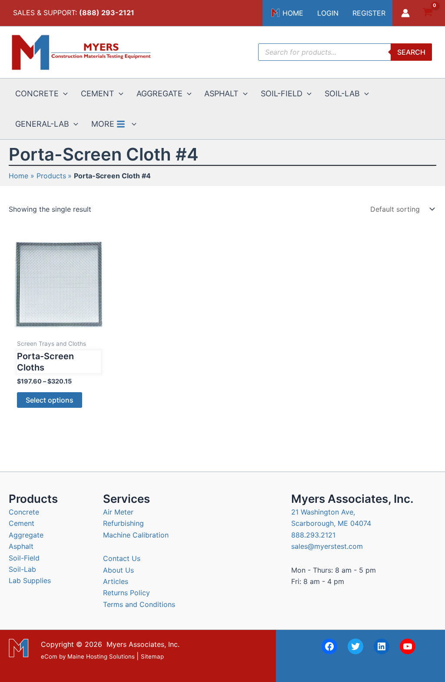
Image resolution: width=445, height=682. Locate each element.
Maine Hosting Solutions (101, 656)
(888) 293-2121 (106, 12)
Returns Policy (126, 592)
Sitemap (152, 656)
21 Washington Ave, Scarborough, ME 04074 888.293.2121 (331, 523)
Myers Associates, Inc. (142, 644)
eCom (49, 656)
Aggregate (26, 535)
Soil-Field (24, 558)
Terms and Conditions (139, 604)
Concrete (24, 512)
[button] (63, 94)
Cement (21, 523)
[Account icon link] (405, 13)
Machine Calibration (136, 535)
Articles (115, 581)
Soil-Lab (22, 569)
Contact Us (121, 558)
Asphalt (21, 546)
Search (411, 52)
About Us (118, 570)
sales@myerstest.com (327, 546)
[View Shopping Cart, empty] (427, 13)
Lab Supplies (30, 580)
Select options (49, 400)
